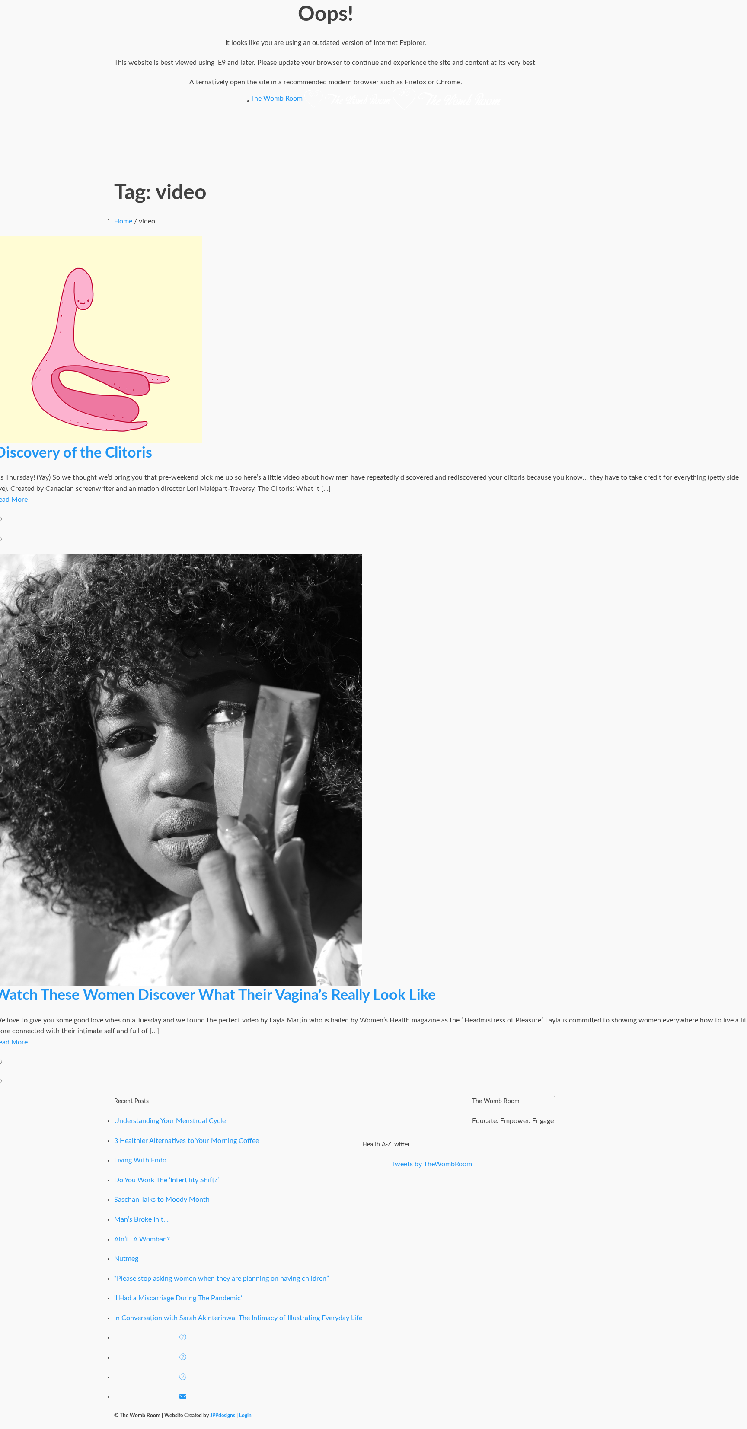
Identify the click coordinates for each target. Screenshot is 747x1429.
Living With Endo (140, 1160)
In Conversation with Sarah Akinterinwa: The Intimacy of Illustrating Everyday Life (238, 1317)
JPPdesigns (222, 1415)
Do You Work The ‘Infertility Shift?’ (166, 1180)
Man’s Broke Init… (141, 1219)
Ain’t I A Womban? (142, 1239)
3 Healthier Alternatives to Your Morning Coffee (186, 1140)
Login (245, 1415)
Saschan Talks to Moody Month (162, 1199)
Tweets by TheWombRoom (431, 1164)
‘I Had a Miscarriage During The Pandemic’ (178, 1298)
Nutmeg (126, 1258)
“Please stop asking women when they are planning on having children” (221, 1278)
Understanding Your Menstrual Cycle (170, 1120)
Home (123, 221)
